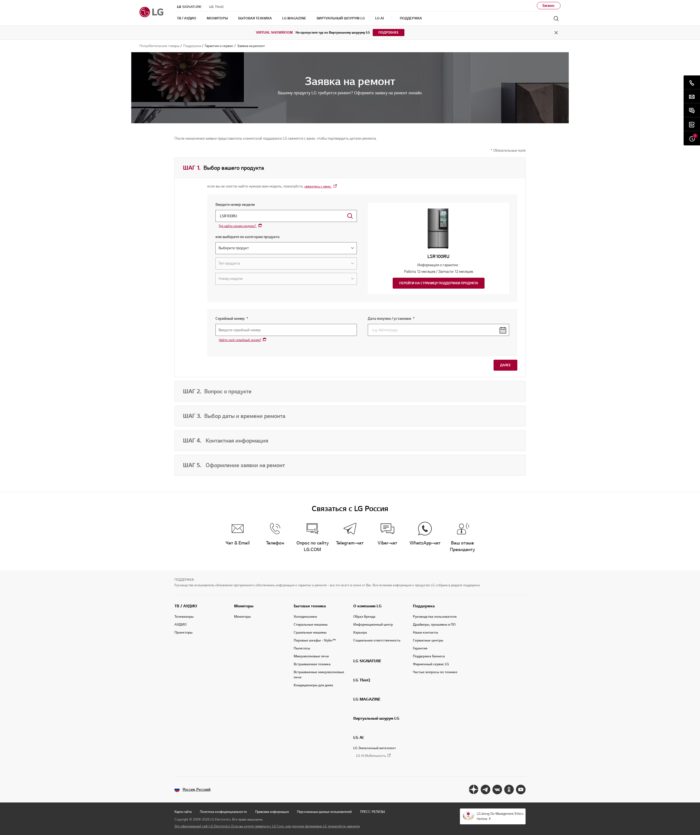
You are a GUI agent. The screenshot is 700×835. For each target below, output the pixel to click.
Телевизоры (184, 616)
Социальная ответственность (377, 640)
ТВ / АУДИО (185, 606)
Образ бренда (364, 616)
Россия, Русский (197, 789)
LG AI (358, 737)
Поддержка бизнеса (429, 656)
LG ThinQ (361, 680)
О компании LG (367, 606)
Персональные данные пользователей (324, 811)
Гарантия (420, 648)
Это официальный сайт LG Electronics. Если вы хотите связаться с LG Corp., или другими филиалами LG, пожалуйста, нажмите (267, 826)
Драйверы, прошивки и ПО (434, 624)
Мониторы (243, 606)
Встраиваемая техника (312, 664)
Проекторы (183, 632)
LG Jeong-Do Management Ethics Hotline (500, 816)
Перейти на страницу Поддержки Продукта (438, 283)
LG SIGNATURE (367, 661)
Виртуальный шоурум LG (376, 718)
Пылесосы (302, 648)
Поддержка (424, 606)
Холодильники (305, 616)
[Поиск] (556, 18)
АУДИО (180, 624)
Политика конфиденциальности (223, 811)
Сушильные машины (310, 632)
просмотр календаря (503, 330)
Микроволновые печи (311, 656)
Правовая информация (272, 811)
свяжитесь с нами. (318, 186)
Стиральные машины (311, 624)
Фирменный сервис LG (431, 664)
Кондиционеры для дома (313, 685)
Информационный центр (373, 624)
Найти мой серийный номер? (240, 340)
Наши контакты (425, 632)
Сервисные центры (428, 640)
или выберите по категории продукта (247, 236)
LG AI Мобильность (371, 756)
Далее (505, 365)
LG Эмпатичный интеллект (374, 748)
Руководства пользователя (435, 616)
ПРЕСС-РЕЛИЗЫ (372, 811)
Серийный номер (248, 318)
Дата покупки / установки (408, 318)
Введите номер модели (235, 204)
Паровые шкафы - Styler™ (315, 640)
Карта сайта (183, 811)
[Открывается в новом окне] (474, 789)
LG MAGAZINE (367, 699)
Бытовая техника (310, 606)
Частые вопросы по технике (435, 672)
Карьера (360, 632)
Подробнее (388, 32)
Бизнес (548, 5)
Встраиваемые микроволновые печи (319, 675)
